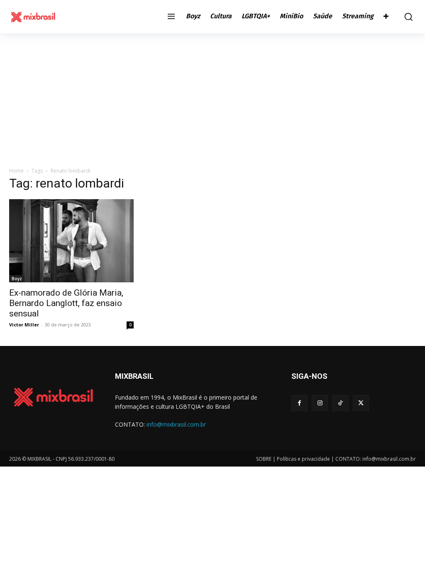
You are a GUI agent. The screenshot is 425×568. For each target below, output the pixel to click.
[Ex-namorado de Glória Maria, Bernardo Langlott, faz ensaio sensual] (71, 240)
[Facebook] (299, 403)
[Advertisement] (212, 95)
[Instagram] (320, 403)
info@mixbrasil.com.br (176, 424)
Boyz (17, 279)
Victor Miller (24, 324)
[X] (361, 403)
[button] (406, 16)
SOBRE (263, 458)
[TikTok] (340, 403)
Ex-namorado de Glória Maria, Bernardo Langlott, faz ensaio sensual (66, 303)
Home (16, 170)
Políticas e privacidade (303, 458)
